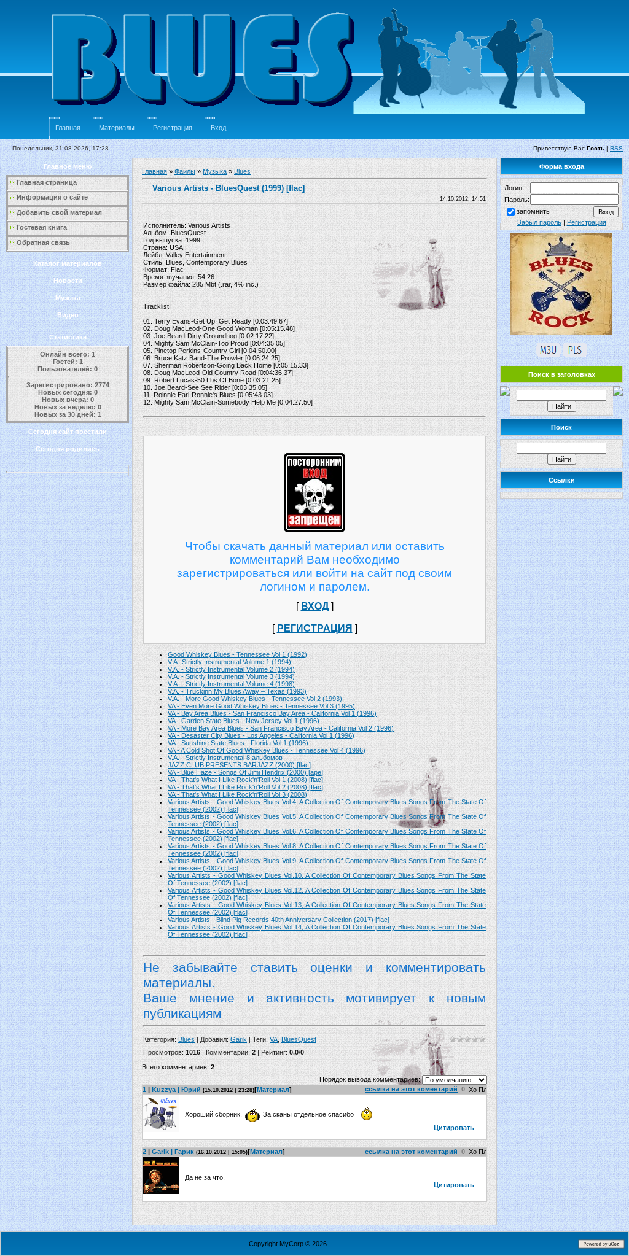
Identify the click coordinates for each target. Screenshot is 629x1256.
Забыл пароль (539, 222)
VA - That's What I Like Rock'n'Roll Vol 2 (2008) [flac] (245, 787)
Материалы (117, 127)
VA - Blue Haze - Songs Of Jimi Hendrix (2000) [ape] (245, 772)
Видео (68, 315)
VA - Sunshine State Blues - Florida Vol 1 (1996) (238, 742)
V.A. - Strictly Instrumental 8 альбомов (225, 757)
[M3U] (548, 355)
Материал (273, 1089)
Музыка (67, 297)
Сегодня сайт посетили (67, 431)
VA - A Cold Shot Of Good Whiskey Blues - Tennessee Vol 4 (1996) (266, 750)
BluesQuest (298, 1039)
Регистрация (172, 127)
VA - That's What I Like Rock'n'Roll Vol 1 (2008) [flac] (245, 779)
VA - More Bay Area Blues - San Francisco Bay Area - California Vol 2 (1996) (281, 728)
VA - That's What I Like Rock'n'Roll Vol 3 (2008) (237, 794)
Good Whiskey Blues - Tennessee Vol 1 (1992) (237, 654)
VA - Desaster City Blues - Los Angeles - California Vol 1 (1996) (261, 735)
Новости (67, 280)
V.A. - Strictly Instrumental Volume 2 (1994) (231, 669)
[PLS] (575, 355)
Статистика (68, 337)
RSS (616, 148)
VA (274, 1039)
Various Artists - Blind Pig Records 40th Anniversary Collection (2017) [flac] (278, 919)
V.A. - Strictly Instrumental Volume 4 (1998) (231, 684)
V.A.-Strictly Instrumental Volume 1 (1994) (229, 661)
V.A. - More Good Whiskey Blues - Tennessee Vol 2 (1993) (255, 698)
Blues (242, 171)
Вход (218, 127)
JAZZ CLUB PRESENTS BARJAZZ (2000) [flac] (239, 765)
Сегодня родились (68, 448)
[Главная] (319, 114)
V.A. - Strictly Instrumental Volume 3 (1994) (231, 676)
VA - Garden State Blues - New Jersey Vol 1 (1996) (243, 720)
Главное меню (68, 166)
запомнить (533, 211)
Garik (238, 1039)
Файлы (184, 171)
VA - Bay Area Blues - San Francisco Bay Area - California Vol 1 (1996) (272, 713)
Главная (67, 127)
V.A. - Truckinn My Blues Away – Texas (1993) (237, 691)
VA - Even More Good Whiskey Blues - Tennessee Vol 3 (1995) (261, 706)
